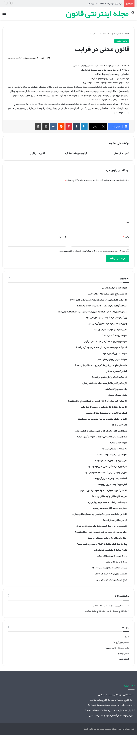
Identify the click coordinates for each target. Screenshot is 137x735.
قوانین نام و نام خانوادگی (76, 153)
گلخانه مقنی (124, 659)
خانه (125, 33)
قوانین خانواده (115, 33)
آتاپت (127, 637)
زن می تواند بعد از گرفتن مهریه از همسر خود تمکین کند (108, 715)
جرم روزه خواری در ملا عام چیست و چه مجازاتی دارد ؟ (100, 3)
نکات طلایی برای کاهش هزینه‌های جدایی (110, 605)
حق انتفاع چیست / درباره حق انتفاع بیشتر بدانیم (106, 611)
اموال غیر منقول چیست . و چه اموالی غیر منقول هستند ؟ (108, 710)
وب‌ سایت (62, 236)
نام (127, 222)
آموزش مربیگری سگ (120, 642)
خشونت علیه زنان (121, 153)
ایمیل (126, 236)
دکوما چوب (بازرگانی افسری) (117, 648)
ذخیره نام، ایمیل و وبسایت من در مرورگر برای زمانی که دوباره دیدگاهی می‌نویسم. (93, 251)
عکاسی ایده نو (123, 653)
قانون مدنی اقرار (37, 153)
